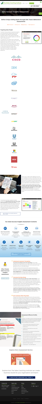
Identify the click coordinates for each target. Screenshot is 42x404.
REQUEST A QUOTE (5, 278)
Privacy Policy (23, 388)
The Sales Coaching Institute (20, 402)
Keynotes (14, 398)
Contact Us (23, 393)
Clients (13, 393)
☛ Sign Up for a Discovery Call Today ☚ (21, 377)
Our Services (13, 385)
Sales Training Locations (24, 391)
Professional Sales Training (15, 387)
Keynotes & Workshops (15, 388)
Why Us (13, 391)
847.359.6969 (35, 6)
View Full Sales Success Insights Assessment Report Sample (10, 214)
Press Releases (27, 398)
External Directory (24, 390)
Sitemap (22, 387)
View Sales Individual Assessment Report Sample (21, 254)
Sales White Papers (14, 390)
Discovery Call (32, 3)
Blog (22, 385)
